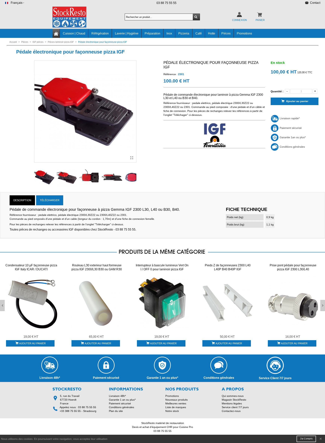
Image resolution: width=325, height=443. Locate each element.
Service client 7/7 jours (235, 407)
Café (198, 33)
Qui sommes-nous (233, 395)
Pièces (226, 33)
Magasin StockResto (234, 399)
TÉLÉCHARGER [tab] (49, 200)
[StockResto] (73, 17)
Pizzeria (183, 33)
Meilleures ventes (175, 403)
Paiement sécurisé (290, 127)
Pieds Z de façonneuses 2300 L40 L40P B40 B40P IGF (228, 267)
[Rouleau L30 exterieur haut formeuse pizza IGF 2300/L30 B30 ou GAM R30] (96, 302)
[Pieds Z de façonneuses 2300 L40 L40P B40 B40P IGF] (227, 302)
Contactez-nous (231, 410)
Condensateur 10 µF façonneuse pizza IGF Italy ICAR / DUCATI (31, 267)
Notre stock (172, 410)
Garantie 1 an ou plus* (122, 399)
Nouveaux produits (176, 399)
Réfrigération (100, 33)
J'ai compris (306, 438)
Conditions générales (292, 146)
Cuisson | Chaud (74, 33)
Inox (169, 33)
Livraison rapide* (289, 118)
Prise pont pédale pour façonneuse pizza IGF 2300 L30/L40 (293, 267)
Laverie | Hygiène (126, 33)
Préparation (152, 33)
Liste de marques (175, 407)
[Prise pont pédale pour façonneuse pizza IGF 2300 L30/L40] (293, 302)
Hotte (211, 33)
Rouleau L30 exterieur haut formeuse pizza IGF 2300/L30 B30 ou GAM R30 (96, 267)
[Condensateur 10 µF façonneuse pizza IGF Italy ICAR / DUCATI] (31, 302)
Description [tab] (22, 200)
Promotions (244, 33)
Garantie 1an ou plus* (292, 137)
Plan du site (116, 410)
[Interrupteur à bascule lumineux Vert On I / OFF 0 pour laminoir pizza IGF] (162, 302)
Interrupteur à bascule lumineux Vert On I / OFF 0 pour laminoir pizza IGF (162, 267)
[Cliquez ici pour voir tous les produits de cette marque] (214, 135)
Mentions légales (232, 403)
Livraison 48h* (117, 395)
